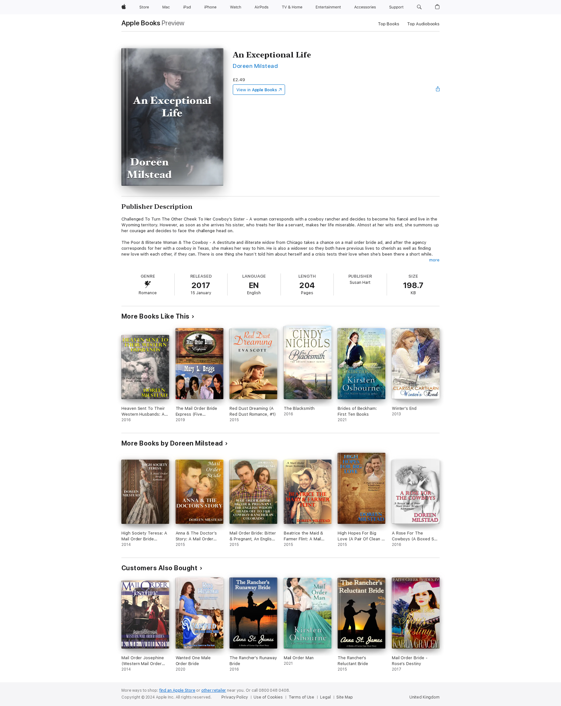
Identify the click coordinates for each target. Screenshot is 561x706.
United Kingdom (424, 697)
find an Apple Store (177, 690)
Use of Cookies (268, 697)
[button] (419, 7)
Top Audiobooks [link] (423, 23)
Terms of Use (302, 697)
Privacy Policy (234, 697)
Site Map (344, 697)
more (434, 260)
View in (256, 89)
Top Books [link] (388, 23)
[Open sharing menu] (438, 90)
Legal (325, 697)
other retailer (213, 690)
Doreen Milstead (255, 65)
